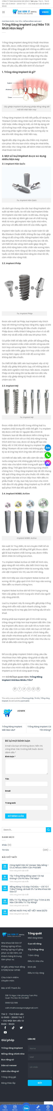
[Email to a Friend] (29, 689)
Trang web (10, 803)
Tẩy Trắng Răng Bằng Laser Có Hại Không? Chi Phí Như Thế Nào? (27, 877)
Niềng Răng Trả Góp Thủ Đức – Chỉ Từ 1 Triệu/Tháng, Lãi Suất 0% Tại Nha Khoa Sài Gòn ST (30, 889)
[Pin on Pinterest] (33, 689)
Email (7, 791)
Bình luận (10, 756)
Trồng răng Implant (32, 21)
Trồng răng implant (12, 1048)
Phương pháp (8, 21)
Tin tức (18, 21)
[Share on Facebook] (19, 689)
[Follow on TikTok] (13, 1028)
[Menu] (3, 12)
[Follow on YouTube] (5, 1032)
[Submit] (48, 829)
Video (45, 12)
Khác (4, 844)
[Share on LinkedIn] (38, 689)
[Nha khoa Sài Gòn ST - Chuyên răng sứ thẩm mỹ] (24, 12)
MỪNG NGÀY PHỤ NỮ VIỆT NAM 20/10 (28, 910)
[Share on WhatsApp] (15, 689)
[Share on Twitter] (24, 689)
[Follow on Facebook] (5, 1028)
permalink (25, 701)
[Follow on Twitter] (21, 1028)
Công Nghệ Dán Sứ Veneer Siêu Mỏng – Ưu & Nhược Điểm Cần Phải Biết (29, 866)
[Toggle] (50, 850)
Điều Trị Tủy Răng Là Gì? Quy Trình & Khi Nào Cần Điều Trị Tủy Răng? (30, 901)
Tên (7, 779)
